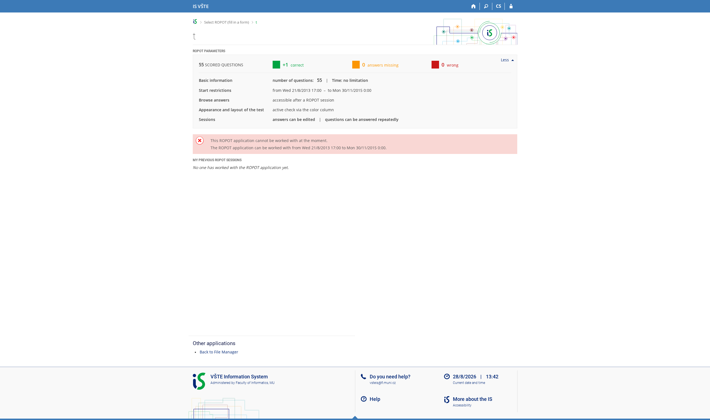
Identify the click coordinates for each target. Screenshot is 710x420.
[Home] (473, 6)
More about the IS (472, 399)
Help (375, 399)
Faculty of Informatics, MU (255, 383)
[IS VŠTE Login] (511, 6)
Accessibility (462, 405)
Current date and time (469, 383)
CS (498, 6)
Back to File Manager (219, 352)
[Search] (486, 6)
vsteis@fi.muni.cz (383, 383)
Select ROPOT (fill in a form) (226, 22)
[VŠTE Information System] (195, 21)
